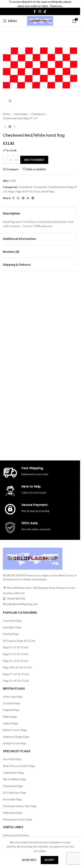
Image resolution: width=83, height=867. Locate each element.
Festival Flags (11, 634)
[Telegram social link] (32, 195)
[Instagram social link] (39, 11)
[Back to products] (10, 124)
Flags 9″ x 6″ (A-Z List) (16, 674)
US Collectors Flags (14, 792)
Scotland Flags (11, 703)
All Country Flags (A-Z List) (19, 640)
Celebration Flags (13, 772)
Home (6, 111)
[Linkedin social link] (28, 195)
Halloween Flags (12, 812)
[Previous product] (5, 124)
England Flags (11, 709)
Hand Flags (20, 111)
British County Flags (15, 730)
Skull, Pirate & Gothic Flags (19, 765)
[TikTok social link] (45, 11)
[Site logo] (40, 20)
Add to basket (34, 156)
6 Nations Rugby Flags (16, 736)
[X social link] (18, 195)
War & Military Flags (14, 779)
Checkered (38, 111)
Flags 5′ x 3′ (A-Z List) (15, 654)
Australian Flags (12, 799)
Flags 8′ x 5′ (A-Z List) (15, 647)
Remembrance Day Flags (17, 819)
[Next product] (14, 124)
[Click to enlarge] (10, 98)
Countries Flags (12, 620)
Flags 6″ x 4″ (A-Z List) (16, 680)
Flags (11, 188)
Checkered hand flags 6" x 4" (20, 115)
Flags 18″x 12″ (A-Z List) (17, 667)
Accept (49, 859)
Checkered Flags (13, 786)
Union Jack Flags (13, 696)
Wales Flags (10, 716)
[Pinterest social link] (23, 195)
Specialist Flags (12, 627)
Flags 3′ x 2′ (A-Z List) (15, 660)
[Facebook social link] (34, 11)
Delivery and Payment (16, 835)
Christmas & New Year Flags (20, 806)
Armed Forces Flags (14, 743)
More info (29, 859)
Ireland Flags (10, 723)
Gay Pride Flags (12, 759)
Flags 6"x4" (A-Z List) (27, 188)
